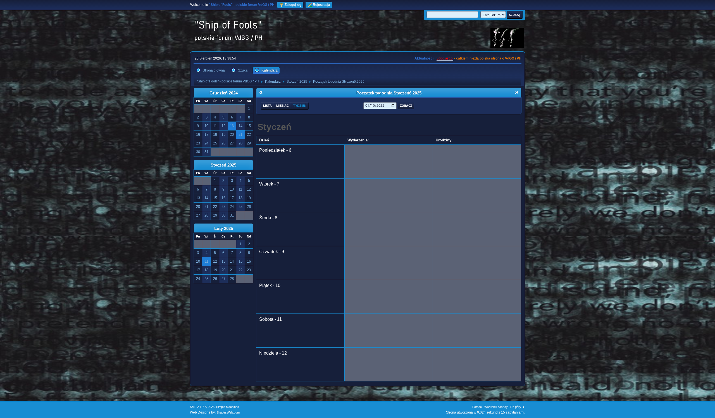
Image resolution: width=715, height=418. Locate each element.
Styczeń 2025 (223, 165)
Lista (267, 105)
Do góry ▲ (517, 406)
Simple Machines (227, 406)
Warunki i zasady (496, 406)
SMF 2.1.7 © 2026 (202, 406)
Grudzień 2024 (223, 93)
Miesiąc (282, 105)
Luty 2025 (223, 228)
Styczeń (275, 127)
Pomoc (477, 406)
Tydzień (299, 105)
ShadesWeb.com (228, 412)
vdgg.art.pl (445, 58)
